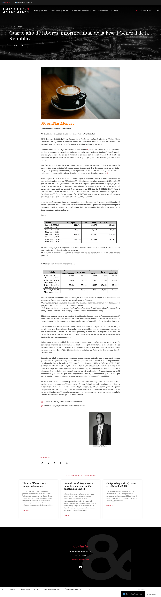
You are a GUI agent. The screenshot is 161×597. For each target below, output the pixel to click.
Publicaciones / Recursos (80, 10)
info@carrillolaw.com (80, 559)
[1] (87, 149)
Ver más (25, 510)
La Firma (44, 10)
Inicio (36, 10)
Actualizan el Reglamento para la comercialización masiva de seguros (78, 486)
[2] (107, 173)
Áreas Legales (55, 10)
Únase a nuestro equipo (100, 10)
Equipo (65, 10)
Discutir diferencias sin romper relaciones (35, 485)
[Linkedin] (157, 10)
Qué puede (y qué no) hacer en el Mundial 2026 (121, 485)
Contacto (114, 10)
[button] (42, 463)
